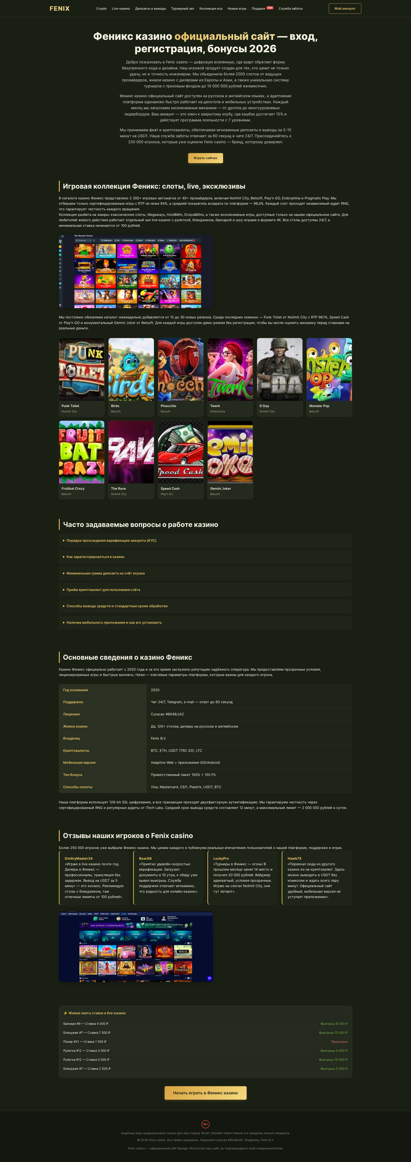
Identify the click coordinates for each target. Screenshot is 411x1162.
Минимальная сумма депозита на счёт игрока (106, 573)
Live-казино (121, 8)
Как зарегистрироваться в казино (95, 557)
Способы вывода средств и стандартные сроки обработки (117, 606)
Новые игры (237, 8)
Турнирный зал (182, 8)
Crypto (101, 8)
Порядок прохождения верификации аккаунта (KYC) (111, 540)
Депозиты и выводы (150, 8)
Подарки (262, 8)
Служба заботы (291, 8)
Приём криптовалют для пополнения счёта (103, 590)
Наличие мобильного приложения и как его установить (114, 622)
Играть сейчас (205, 158)
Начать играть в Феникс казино (205, 1092)
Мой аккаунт (345, 8)
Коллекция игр (211, 8)
